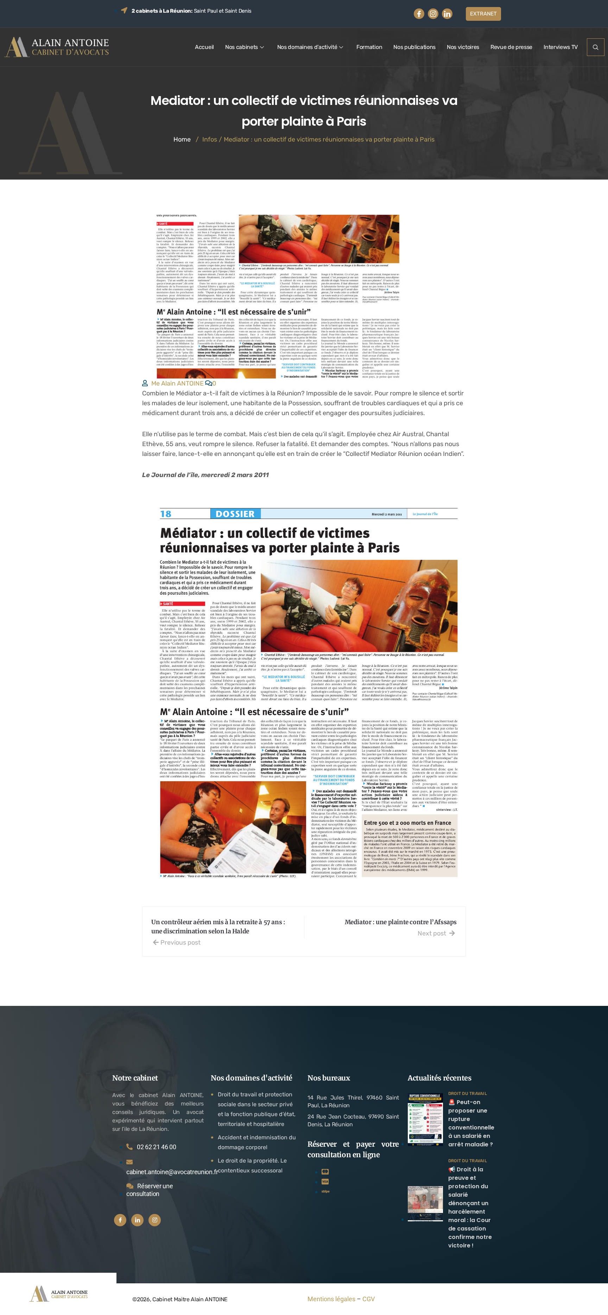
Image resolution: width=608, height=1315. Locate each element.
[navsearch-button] (595, 47)
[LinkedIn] (447, 13)
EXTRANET (483, 14)
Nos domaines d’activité (307, 47)
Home (182, 139)
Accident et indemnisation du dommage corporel (257, 1142)
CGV (368, 1299)
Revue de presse (511, 47)
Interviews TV (561, 47)
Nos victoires (463, 47)
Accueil (204, 47)
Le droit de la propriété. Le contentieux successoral (252, 1165)
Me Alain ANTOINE (177, 383)
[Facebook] (419, 13)
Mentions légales (331, 1299)
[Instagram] (433, 13)
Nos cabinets (241, 47)
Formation (369, 47)
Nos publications (414, 47)
